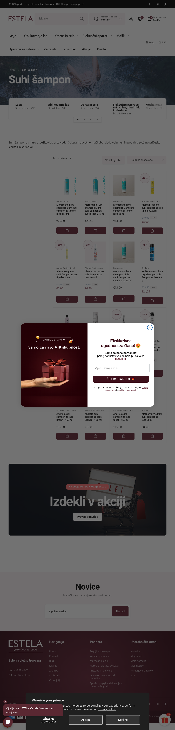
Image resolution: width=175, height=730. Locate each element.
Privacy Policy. (107, 709)
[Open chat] (8, 722)
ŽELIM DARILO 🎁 (121, 379)
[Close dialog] (149, 327)
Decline (123, 720)
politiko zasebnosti (127, 390)
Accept (85, 720)
